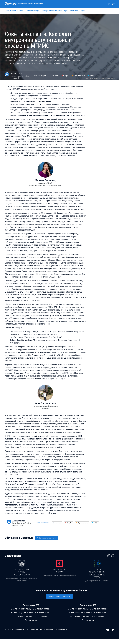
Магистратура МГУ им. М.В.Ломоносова (22, 572)
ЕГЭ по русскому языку (21, 609)
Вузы (66, 10)
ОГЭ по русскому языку (78, 609)
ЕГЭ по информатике (23, 616)
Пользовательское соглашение (39, 630)
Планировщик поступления (52, 10)
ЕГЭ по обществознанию (22, 613)
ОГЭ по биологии (98, 613)
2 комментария (40, 75)
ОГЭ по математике (98, 609)
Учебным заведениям (14, 630)
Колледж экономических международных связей (97, 573)
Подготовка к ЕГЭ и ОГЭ (15, 10)
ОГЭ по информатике (79, 616)
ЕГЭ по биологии (42, 613)
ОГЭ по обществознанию (79, 613)
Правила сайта (62, 630)
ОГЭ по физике (97, 616)
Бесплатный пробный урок (59, 596)
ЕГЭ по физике (40, 616)
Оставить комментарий (47, 538)
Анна (17, 73)
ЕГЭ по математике (41, 609)
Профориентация (33, 10)
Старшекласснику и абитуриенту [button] (30, 4)
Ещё (82, 10)
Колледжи (74, 10)
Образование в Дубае (59, 570)
